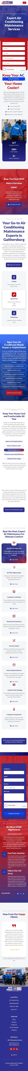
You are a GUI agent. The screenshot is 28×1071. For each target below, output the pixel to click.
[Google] (23, 893)
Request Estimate (13, 79)
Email (6, 776)
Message (6, 791)
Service (6, 784)
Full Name (7, 769)
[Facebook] (18, 893)
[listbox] (13, 58)
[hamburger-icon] (24, 3)
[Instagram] (21, 893)
